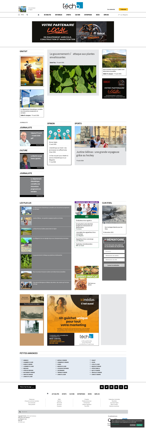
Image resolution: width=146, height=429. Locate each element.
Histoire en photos (114, 406)
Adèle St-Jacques (26, 115)
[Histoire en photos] (32, 300)
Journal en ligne (114, 402)
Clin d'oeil (107, 203)
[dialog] (127, 423)
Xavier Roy (53, 62)
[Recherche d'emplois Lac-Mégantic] (87, 209)
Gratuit (23, 51)
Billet (59, 399)
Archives (59, 404)
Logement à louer (28, 366)
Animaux (25, 360)
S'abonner (123, 9)
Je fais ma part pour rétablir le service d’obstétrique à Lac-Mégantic (58, 158)
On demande (60, 370)
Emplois (106, 15)
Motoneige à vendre (29, 372)
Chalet (94, 360)
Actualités (47, 15)
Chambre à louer (28, 362)
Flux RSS (86, 406)
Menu (22, 15)
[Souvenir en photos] (32, 312)
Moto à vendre (96, 370)
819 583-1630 (21, 422)
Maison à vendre (96, 366)
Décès (98, 15)
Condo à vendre (96, 374)
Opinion (51, 123)
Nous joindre (32, 404)
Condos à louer (27, 376)
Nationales (58, 15)
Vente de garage (28, 374)
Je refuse (132, 425)
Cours (93, 362)
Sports (68, 15)
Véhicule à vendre (97, 372)
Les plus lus (25, 203)
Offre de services (28, 370)
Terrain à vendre (62, 372)
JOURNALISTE (26, 128)
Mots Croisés (114, 404)
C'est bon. (139, 425)
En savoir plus (115, 424)
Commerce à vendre (63, 362)
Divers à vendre (27, 364)
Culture (77, 15)
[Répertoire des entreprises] (114, 242)
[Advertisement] (113, 319)
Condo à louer (61, 374)
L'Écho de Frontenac (31, 416)
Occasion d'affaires (63, 368)
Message (25, 368)
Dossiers (59, 406)
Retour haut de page (25, 387)
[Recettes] (87, 272)
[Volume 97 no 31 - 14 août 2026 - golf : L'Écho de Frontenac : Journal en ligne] (32, 71)
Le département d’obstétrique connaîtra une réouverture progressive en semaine (32, 111)
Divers (59, 364)
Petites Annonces (29, 353)
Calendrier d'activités (114, 399)
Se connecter (111, 9)
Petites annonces (86, 401)
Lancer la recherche (113, 265)
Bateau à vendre (62, 360)
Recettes (114, 401)
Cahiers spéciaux (86, 404)
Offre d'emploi (96, 368)
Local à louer (96, 364)
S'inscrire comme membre (32, 401)
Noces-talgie (53, 142)
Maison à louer (61, 366)
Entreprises (88, 15)
